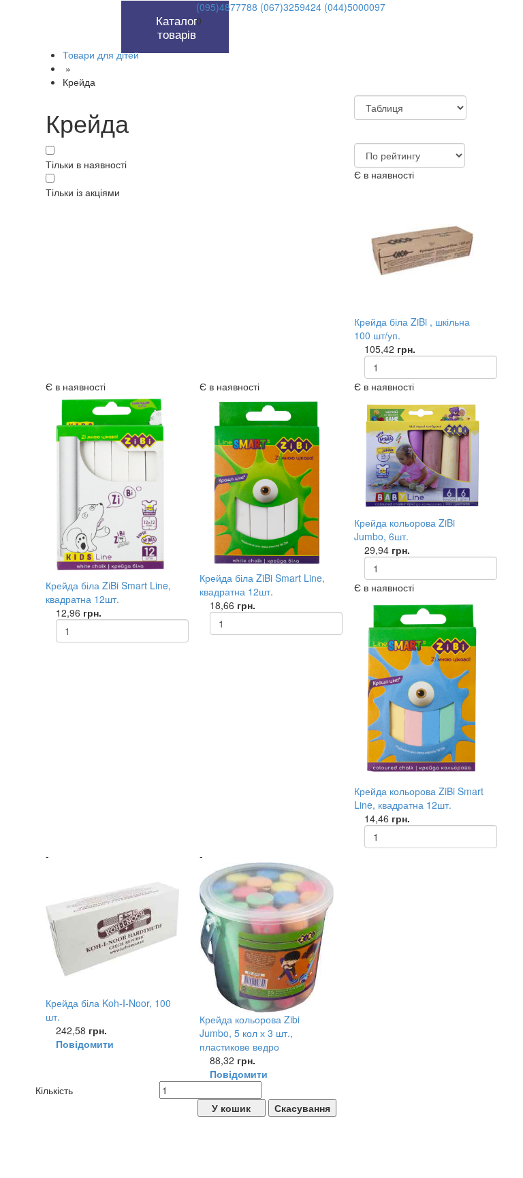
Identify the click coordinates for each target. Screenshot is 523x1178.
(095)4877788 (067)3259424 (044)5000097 (290, 7)
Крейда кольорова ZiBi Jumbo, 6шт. (404, 529)
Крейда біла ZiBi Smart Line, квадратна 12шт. (108, 592)
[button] (105, 7)
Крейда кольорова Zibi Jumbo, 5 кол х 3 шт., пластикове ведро (250, 1032)
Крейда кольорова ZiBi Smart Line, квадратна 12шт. (419, 797)
